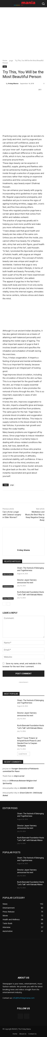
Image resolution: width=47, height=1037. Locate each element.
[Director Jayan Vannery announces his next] (9, 583)
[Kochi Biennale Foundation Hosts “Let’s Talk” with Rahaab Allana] (9, 595)
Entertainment (8, 586)
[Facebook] (13, 96)
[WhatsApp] (31, 96)
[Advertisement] (23, 32)
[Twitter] (19, 96)
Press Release (8, 598)
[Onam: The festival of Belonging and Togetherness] (9, 571)
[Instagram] (26, 1016)
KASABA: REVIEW (26, 788)
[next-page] (8, 604)
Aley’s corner (19, 776)
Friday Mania (13, 83)
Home (5, 60)
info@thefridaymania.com (23, 998)
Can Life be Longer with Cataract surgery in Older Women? (12, 514)
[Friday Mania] (4, 83)
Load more (23, 754)
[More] (37, 96)
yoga (11, 60)
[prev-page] (4, 604)
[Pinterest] (25, 96)
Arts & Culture (8, 574)
